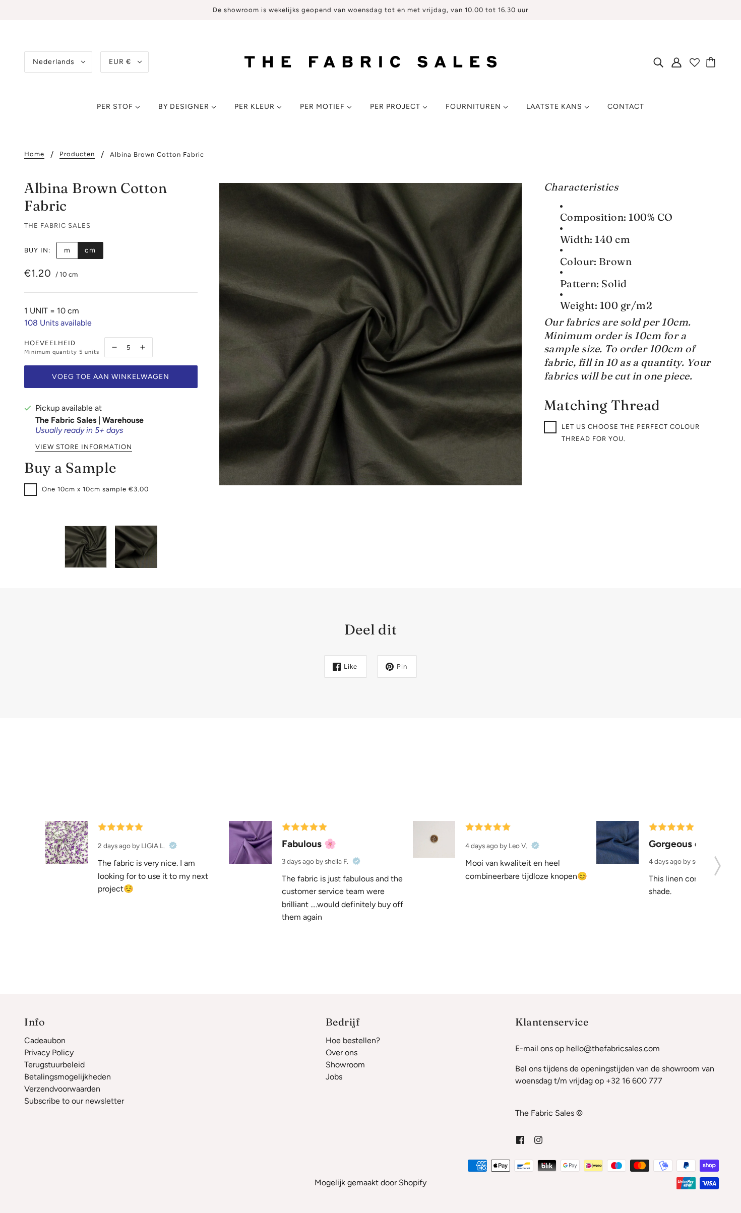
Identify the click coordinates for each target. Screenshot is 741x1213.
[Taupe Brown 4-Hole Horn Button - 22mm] (434, 839)
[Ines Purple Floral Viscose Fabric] (66, 842)
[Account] (676, 62)
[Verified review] (173, 846)
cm (90, 250)
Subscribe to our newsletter (74, 1101)
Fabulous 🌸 (309, 844)
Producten (77, 154)
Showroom (345, 1064)
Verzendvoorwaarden (62, 1089)
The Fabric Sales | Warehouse (89, 420)
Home (34, 154)
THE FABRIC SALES (57, 225)
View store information (83, 447)
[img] (658, 62)
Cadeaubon (45, 1040)
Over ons (341, 1052)
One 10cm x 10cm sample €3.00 (95, 489)
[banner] (370, 61)
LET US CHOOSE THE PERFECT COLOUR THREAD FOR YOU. (631, 432)
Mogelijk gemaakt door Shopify (370, 1182)
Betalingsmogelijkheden (67, 1076)
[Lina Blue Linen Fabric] (617, 842)
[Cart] (712, 62)
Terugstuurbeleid (54, 1064)
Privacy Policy (49, 1052)
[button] (717, 862)
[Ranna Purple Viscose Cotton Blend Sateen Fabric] (250, 842)
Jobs (334, 1076)
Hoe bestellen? (353, 1040)
